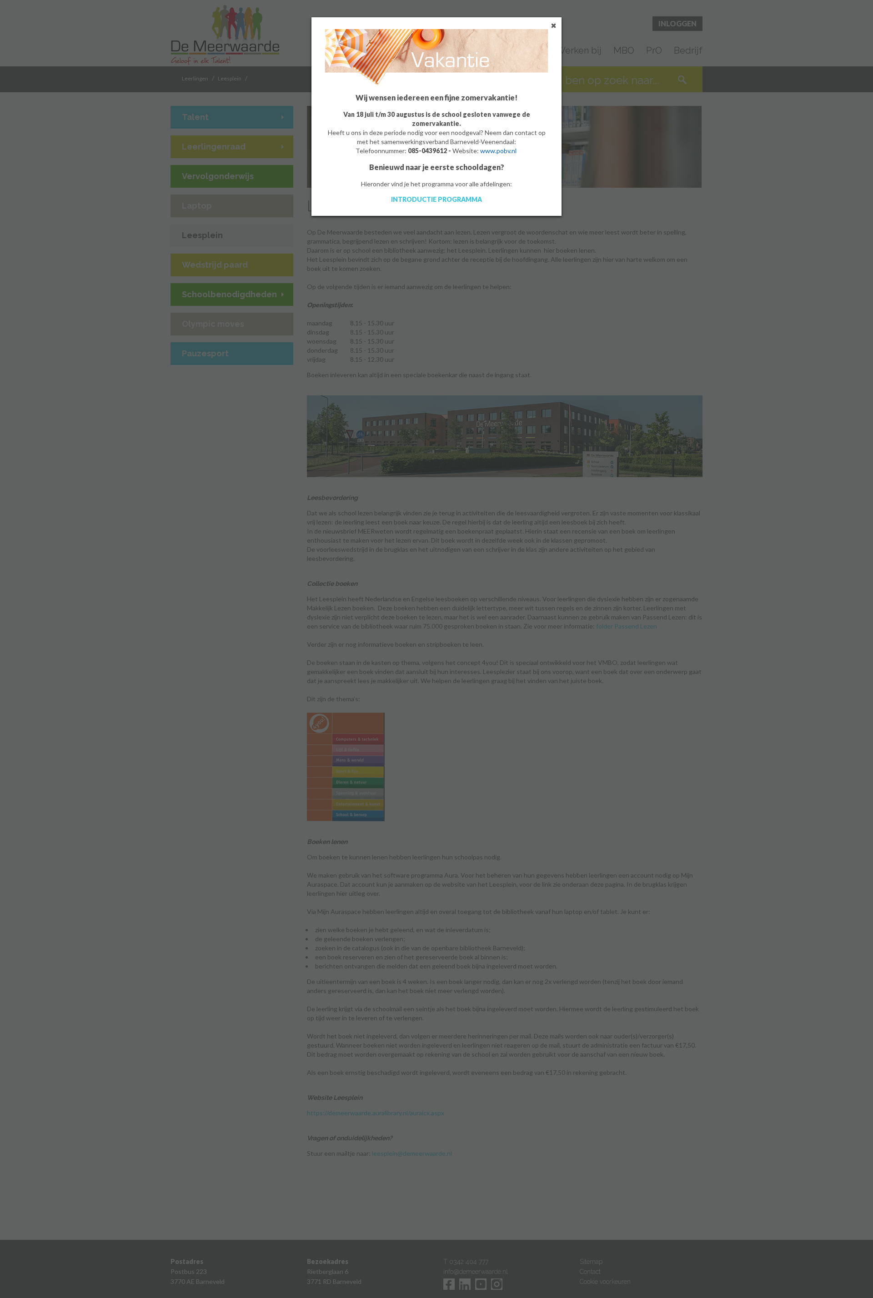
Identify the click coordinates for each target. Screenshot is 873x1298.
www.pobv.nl (498, 151)
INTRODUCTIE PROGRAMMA (436, 199)
